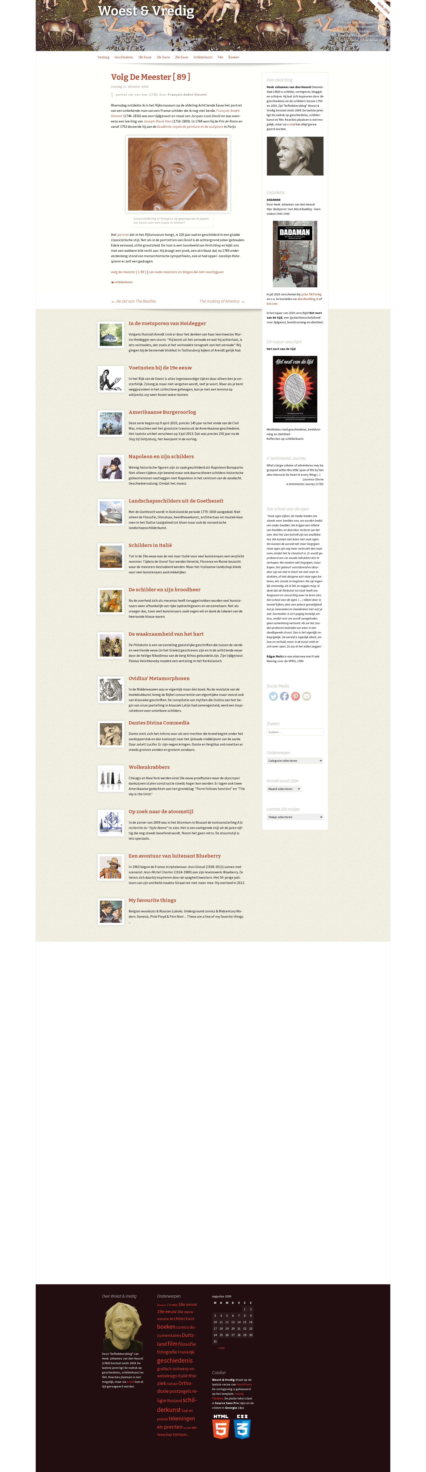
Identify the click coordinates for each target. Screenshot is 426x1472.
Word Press (244, 1384)
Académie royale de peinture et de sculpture (190, 126)
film (220, 57)
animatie (163, 1319)
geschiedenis (123, 57)
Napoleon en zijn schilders (161, 457)
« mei (221, 1348)
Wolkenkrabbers (149, 767)
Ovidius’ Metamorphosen (159, 678)
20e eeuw (181, 57)
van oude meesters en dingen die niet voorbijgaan (186, 272)
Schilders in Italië (150, 545)
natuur (172, 1383)
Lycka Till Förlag (311, 294)
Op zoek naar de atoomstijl (161, 812)
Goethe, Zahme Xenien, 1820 (367, 40)
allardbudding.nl (307, 299)
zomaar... (181, 1434)
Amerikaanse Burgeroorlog (162, 412)
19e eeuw (163, 57)
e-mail (291, 124)
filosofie (187, 1344)
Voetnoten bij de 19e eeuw (160, 368)
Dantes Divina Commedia (159, 723)
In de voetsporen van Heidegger (167, 323)
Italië (183, 1376)
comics (182, 1327)
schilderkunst (203, 57)
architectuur (182, 1318)
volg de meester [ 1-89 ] (128, 272)
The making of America (222, 301)
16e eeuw (161, 1305)
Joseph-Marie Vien (158, 121)
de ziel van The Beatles (133, 301)
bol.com (272, 304)
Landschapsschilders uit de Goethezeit (176, 501)
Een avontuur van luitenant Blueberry (175, 856)
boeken (233, 57)
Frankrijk (186, 1352)
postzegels (180, 1391)
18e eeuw (145, 57)
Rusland (174, 1400)
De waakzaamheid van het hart (166, 634)
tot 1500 (187, 1427)
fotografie (167, 1352)
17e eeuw (172, 1305)
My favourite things (152, 900)
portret (123, 234)
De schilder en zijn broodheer (165, 590)
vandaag (103, 57)
